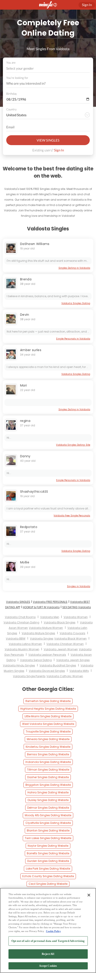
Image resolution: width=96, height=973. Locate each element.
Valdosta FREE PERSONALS (50, 602)
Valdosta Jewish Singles (73, 660)
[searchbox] (45, 83)
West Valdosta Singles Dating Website (48, 724)
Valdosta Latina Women (25, 644)
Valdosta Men (49, 617)
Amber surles (30, 350)
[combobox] (48, 68)
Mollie (24, 562)
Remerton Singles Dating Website (48, 701)
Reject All (48, 954)
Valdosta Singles (41, 638)
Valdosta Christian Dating (21, 622)
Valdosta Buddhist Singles (58, 665)
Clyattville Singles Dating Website (48, 823)
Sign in (87, 5)
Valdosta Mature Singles (38, 633)
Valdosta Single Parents (29, 676)
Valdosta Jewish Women (61, 649)
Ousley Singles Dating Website (48, 800)
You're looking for (17, 77)
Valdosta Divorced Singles (47, 671)
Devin (24, 314)
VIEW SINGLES (48, 140)
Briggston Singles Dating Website (48, 785)
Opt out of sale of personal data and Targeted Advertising (48, 941)
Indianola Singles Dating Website (48, 762)
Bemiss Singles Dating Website (48, 754)
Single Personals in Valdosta (73, 338)
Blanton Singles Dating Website (48, 830)
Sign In (59, 150)
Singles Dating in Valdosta (74, 268)
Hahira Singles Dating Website (48, 792)
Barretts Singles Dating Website (48, 853)
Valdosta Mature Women (46, 628)
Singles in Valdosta (78, 586)
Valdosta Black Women (70, 638)
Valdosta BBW (15, 638)
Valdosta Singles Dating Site (73, 445)
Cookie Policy (53, 931)
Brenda (25, 279)
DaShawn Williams (35, 244)
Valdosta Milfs (79, 671)
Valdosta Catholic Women (64, 676)
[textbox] (47, 68)
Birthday (11, 93)
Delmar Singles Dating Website (48, 808)
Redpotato (28, 527)
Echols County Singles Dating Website (48, 876)
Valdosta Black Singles (59, 622)
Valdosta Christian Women (65, 644)
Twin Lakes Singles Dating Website (48, 838)
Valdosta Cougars (72, 633)
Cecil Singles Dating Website (48, 884)
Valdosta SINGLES (18, 602)
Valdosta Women (76, 617)
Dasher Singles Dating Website (48, 777)
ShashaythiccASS (34, 491)
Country (11, 109)
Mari (23, 385)
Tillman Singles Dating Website (48, 769)
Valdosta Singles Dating (75, 303)
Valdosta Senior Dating (36, 660)
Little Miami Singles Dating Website (48, 716)
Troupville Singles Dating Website (48, 731)
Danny (25, 456)
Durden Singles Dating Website (48, 861)
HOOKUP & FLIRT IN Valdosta (41, 607)
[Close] (89, 895)
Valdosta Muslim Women (22, 649)
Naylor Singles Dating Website (48, 846)
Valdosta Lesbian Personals (47, 655)
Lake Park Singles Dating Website (48, 868)
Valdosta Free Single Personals (72, 515)
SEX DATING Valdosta (76, 607)
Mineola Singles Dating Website (48, 739)
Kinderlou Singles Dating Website (48, 747)
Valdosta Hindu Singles (19, 665)
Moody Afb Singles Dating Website (48, 815)
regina (25, 421)
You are (11, 62)
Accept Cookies (48, 965)
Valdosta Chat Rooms (20, 617)
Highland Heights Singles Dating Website (48, 709)
